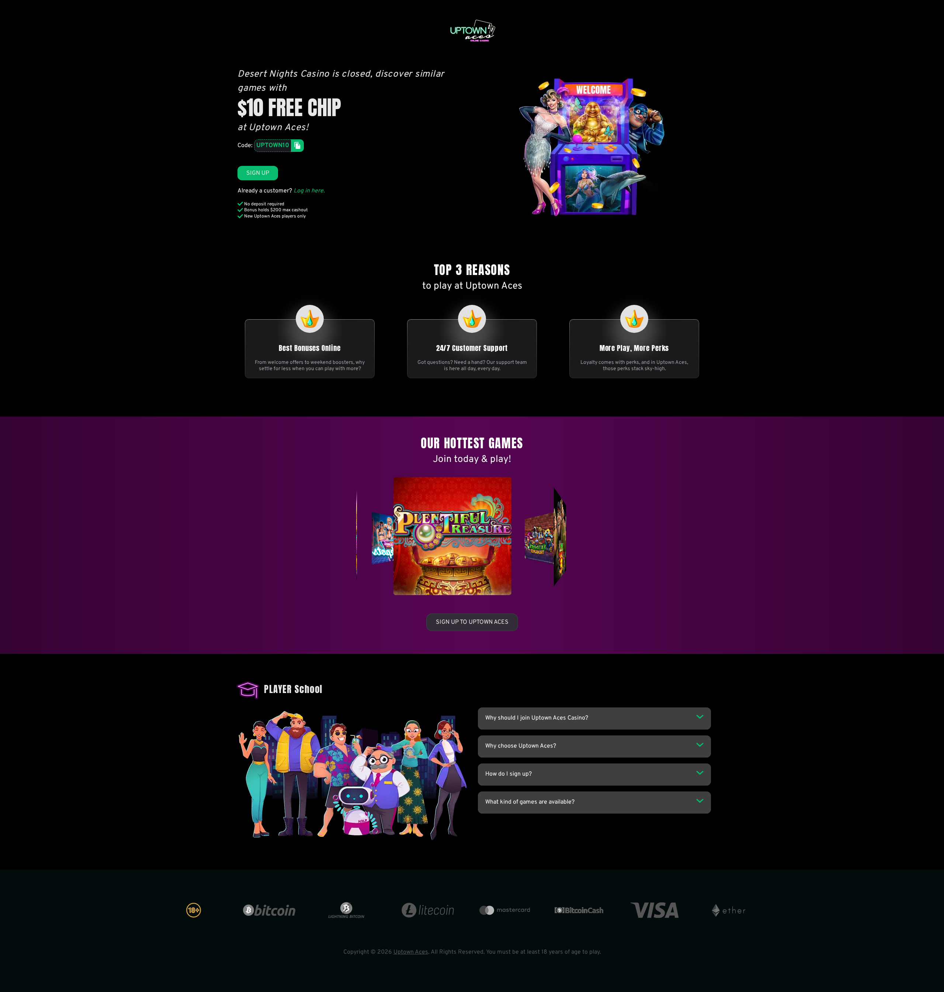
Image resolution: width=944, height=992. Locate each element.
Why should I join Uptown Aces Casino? (536, 718)
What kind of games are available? (530, 802)
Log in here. (309, 191)
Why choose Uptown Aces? (520, 746)
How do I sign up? (508, 774)
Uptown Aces (410, 952)
